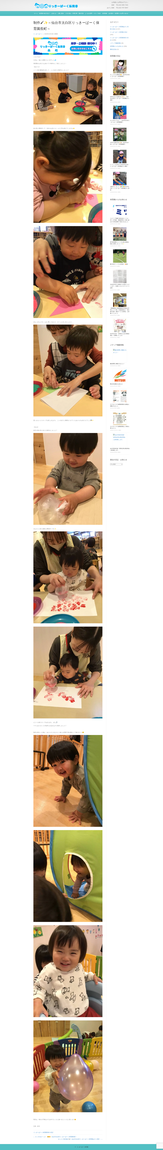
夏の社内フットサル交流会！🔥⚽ (119, 264)
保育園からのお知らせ (116, 46)
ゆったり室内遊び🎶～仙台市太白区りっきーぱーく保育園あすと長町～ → (80, 1139)
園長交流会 (113, 49)
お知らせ (53, 13)
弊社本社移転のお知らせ (116, 384)
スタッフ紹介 (97, 13)
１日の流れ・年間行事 (71, 13)
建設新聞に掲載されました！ (117, 363)
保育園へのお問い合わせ (121, 13)
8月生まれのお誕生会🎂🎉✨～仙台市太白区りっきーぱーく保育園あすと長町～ (119, 98)
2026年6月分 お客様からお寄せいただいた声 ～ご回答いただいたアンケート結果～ (120, 286)
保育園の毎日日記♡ (44, 13)
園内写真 (81, 13)
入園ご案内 (61, 13)
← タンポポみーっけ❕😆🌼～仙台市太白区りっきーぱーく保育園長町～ (55, 1136)
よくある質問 (88, 13)
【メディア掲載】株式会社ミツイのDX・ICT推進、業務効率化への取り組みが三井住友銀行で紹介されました (119, 220)
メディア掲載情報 (115, 43)
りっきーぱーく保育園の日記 (118, 32)
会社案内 (110, 13)
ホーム (36, 13)
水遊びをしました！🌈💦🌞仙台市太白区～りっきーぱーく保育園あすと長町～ (119, 188)
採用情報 (104, 13)
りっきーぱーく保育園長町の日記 (43, 1132)
